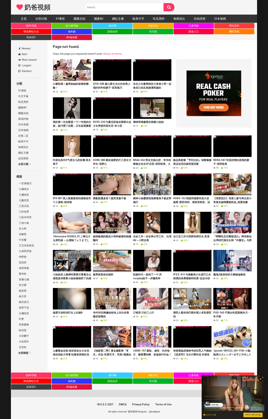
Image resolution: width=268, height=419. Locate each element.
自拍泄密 (199, 18)
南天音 (22, 296)
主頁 (24, 18)
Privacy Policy (140, 404)
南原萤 (22, 290)
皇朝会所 (112, 31)
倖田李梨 (23, 268)
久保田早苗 (25, 251)
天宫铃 (22, 347)
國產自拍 (79, 18)
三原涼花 (23, 205)
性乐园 (153, 31)
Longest (26, 65)
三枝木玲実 (25, 217)
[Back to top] (256, 408)
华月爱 (22, 285)
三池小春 (23, 222)
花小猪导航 (71, 25)
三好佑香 (23, 211)
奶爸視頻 (36, 7)
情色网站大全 (31, 31)
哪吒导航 (234, 31)
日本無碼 (220, 18)
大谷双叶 (23, 341)
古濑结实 (23, 313)
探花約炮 (23, 118)
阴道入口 (194, 31)
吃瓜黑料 (159, 18)
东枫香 (22, 234)
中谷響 (22, 239)
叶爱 (21, 318)
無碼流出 (179, 18)
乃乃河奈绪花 (26, 245)
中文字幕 (23, 96)
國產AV (98, 18)
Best (24, 54)
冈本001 (31, 37)
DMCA (123, 404)
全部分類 (41, 18)
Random (26, 71)
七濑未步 (23, 189)
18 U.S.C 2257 (105, 404)
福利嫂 (72, 31)
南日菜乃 (23, 302)
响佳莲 (22, 330)
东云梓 (22, 228)
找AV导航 (31, 25)
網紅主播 (118, 18)
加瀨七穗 (23, 279)
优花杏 (22, 262)
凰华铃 (22, 273)
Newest (26, 48)
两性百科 (234, 25)
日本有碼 (23, 124)
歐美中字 (138, 18)
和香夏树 (23, 324)
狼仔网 (112, 25)
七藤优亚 (23, 200)
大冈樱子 (23, 335)
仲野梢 (22, 256)
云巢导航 (194, 25)
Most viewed (28, 59)
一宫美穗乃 (25, 183)
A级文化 (153, 25)
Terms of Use (163, 404)
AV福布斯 (71, 37)
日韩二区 (23, 135)
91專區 (60, 18)
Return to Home (112, 53)
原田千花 (23, 307)
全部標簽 (23, 352)
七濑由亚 (23, 194)
